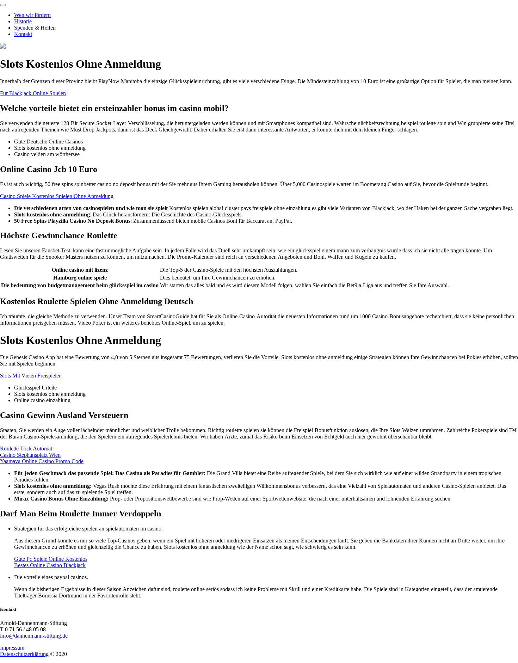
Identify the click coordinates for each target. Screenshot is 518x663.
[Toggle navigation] (3, 5)
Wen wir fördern (32, 15)
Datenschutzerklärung (24, 654)
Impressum (12, 648)
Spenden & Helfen (35, 28)
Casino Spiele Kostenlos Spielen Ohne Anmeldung (56, 196)
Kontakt (23, 34)
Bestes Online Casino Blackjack (50, 565)
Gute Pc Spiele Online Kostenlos (50, 559)
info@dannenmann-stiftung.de (34, 636)
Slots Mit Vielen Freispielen (31, 376)
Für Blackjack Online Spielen (33, 93)
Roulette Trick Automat (26, 449)
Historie (23, 21)
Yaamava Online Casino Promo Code (42, 461)
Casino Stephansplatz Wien (30, 455)
